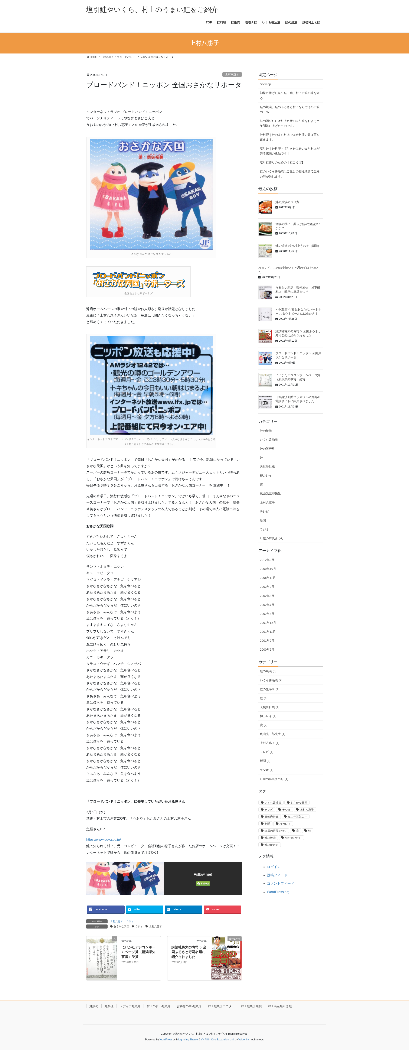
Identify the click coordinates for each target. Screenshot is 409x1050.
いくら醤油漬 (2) (271, 680)
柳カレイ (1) (268, 716)
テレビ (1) (267, 752)
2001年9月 (267, 640)
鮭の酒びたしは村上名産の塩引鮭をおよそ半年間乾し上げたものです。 (290, 123)
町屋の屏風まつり (272, 538)
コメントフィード (280, 883)
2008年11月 (268, 577)
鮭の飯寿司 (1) (269, 689)
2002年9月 (267, 586)
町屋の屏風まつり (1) (274, 779)
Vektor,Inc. (244, 1039)
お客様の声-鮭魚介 (189, 1006)
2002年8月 (267, 596)
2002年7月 (267, 605)
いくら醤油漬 (269, 439)
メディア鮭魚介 (130, 1006)
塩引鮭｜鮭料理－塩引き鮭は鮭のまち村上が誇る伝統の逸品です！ (290, 151)
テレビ (264, 511)
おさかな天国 (121, 926)
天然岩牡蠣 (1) (269, 707)
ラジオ (130, 921)
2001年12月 (268, 622)
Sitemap (265, 84)
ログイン (274, 867)
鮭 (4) (264, 698)
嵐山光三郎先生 (270, 493)
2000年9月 (267, 649)
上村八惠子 (232, 74)
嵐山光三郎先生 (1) (272, 734)
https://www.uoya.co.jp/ (103, 839)
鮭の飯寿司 (267, 448)
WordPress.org (278, 892)
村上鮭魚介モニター (221, 1006)
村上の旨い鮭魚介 (159, 1006)
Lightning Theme (188, 1039)
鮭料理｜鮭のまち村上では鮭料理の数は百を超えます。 (290, 137)
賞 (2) (264, 725)
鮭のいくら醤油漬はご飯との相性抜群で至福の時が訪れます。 (290, 174)
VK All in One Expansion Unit (217, 1039)
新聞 (263, 520)
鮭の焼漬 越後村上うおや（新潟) (297, 245)
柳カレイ (266, 475)
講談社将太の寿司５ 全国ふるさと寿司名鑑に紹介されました (188, 952)
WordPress (166, 1039)
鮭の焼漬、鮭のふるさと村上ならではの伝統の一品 (290, 109)
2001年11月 (268, 631)
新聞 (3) (265, 761)
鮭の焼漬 (266, 430)
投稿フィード (277, 875)
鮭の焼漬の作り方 (287, 202)
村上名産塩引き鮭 (280, 1006)
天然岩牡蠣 (267, 466)
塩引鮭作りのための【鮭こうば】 (282, 162)
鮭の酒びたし (293, 837)
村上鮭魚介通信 (251, 1006)
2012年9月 (267, 560)
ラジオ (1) (267, 769)
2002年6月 (267, 613)
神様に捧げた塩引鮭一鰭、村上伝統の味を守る (290, 95)
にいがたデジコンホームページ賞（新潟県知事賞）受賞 (138, 952)
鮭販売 (93, 1006)
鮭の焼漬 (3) (268, 671)
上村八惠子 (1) (269, 743)
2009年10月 (268, 568)
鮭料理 (109, 1006)
